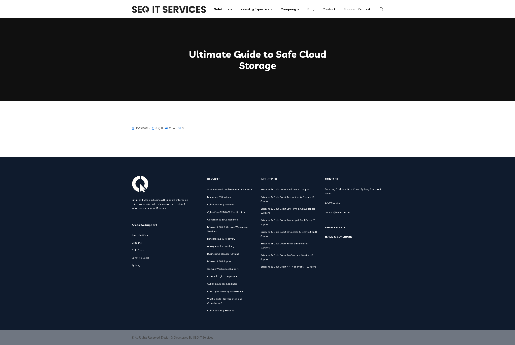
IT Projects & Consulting (220, 246)
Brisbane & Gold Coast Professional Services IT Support (287, 257)
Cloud (172, 128)
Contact (329, 9)
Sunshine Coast (140, 257)
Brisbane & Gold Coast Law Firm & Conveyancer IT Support (289, 210)
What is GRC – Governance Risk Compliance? (224, 300)
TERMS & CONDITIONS (338, 236)
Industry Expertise (254, 9)
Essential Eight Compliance (222, 276)
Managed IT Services (219, 197)
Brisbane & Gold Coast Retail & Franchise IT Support (285, 245)
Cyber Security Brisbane (220, 310)
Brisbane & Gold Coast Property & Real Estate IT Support (288, 222)
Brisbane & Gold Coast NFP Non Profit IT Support (288, 266)
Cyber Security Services (220, 204)
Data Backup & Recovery (221, 238)
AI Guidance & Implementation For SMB (229, 189)
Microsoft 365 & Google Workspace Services (227, 229)
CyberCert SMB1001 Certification (226, 212)
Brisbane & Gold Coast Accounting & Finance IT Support (287, 199)
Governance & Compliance (222, 219)
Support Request (357, 9)
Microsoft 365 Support (220, 261)
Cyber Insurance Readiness (222, 283)
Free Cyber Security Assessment (225, 291)
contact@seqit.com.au (337, 212)
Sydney (136, 265)
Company (288, 9)
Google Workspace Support (222, 268)
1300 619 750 (332, 202)
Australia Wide (140, 235)
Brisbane (137, 242)
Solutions (221, 9)
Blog (310, 9)
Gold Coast (138, 250)
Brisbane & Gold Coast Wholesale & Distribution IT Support (289, 233)
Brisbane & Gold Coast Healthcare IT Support (286, 189)
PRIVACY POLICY (335, 227)
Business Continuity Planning (223, 253)
